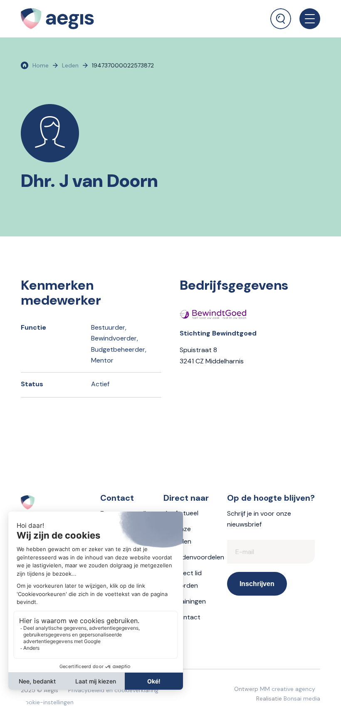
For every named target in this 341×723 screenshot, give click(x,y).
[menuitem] (280, 14)
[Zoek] (280, 18)
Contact (187, 617)
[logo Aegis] (57, 18)
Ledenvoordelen (199, 557)
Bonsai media (302, 698)
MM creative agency (287, 689)
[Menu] (305, 18)
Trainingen (190, 601)
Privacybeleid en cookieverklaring (113, 690)
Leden (70, 65)
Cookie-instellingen (47, 702)
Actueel (186, 513)
